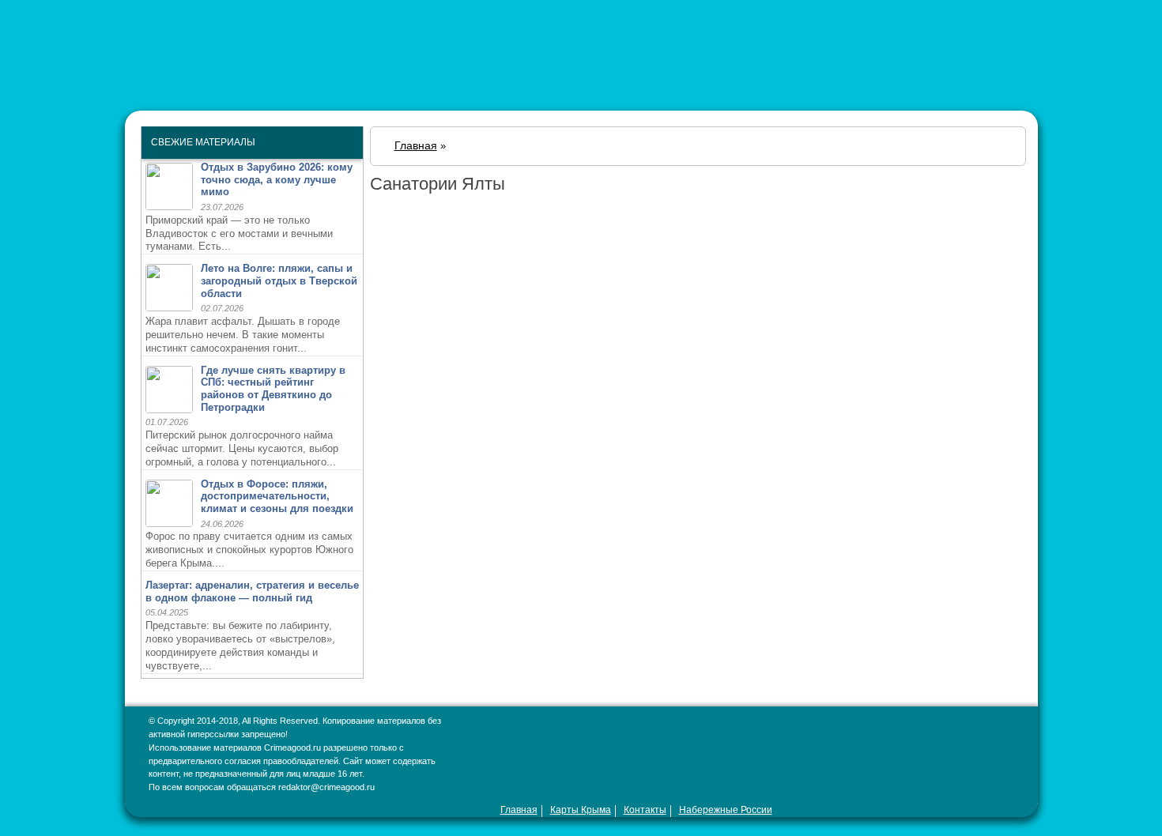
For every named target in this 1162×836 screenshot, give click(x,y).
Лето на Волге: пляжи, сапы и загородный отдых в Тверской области (279, 280)
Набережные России (725, 810)
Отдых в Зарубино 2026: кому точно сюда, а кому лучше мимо (277, 179)
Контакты (645, 810)
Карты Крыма (580, 810)
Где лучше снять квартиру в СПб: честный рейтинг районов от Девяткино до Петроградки (273, 388)
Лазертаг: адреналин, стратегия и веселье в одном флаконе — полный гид (252, 591)
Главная (519, 810)
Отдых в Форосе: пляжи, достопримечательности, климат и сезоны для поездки (277, 496)
